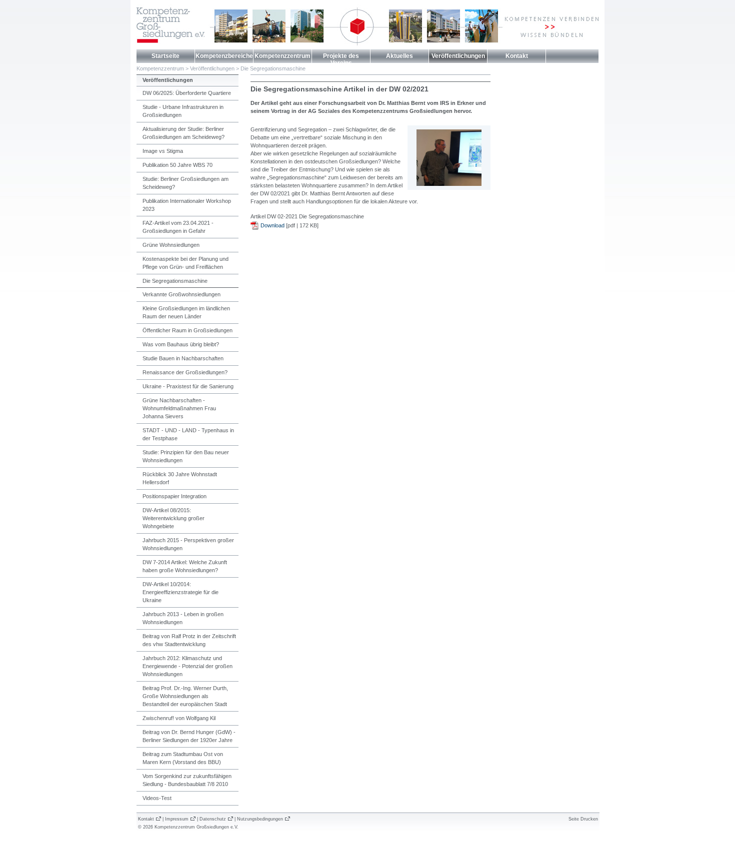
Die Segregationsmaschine (273, 68)
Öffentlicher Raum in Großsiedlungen (187, 330)
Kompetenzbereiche (224, 55)
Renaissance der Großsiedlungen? (185, 372)
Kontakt (517, 55)
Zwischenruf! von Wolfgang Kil (179, 718)
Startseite (166, 55)
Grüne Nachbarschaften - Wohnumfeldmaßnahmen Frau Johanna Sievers (179, 408)
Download (272, 225)
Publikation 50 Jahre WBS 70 (177, 165)
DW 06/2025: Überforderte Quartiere (186, 93)
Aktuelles (399, 55)
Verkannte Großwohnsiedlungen (181, 294)
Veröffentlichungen (458, 55)
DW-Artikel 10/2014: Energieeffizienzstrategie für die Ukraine (180, 592)
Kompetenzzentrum (282, 55)
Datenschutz (213, 819)
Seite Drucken (583, 819)
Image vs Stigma (162, 151)
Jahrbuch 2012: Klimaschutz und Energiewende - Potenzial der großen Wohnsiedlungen (187, 666)
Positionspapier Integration (174, 496)
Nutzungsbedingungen (260, 819)
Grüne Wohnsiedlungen (171, 245)
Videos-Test (157, 798)
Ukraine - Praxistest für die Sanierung (188, 386)
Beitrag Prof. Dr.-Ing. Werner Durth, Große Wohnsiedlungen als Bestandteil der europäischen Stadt (185, 696)
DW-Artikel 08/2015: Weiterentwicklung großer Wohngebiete (173, 518)
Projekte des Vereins (341, 59)
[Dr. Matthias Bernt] (449, 184)
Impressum (176, 819)
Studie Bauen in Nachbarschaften (183, 358)
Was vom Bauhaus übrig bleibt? (180, 344)
